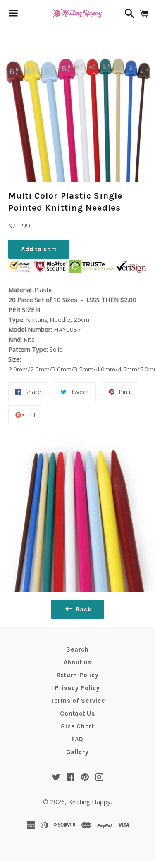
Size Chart (77, 726)
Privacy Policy (77, 688)
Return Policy (78, 675)
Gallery (77, 752)
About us (78, 662)
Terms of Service (77, 700)
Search (77, 649)
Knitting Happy (89, 801)
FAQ (77, 739)
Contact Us (77, 713)
